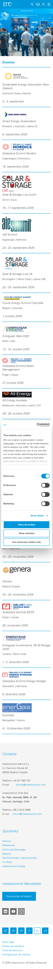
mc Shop (7, 861)
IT (29, 930)
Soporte (6, 853)
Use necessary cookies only (26, 542)
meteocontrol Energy (13, 866)
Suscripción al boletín (19, 896)
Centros (6, 841)
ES (37, 930)
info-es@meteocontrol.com (31, 784)
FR (21, 930)
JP (45, 930)
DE (5, 930)
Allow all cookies (26, 524)
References (8, 845)
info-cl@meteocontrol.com (27, 813)
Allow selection (26, 533)
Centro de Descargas (14, 849)
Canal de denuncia (12, 950)
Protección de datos (13, 946)
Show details (37, 515)
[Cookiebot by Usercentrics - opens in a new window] (37, 425)
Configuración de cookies (16, 954)
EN (13, 930)
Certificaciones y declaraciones (19, 857)
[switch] (45, 485)
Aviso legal (8, 941)
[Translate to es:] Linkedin (5, 911)
